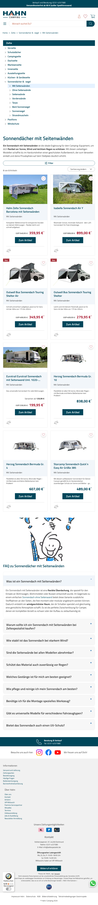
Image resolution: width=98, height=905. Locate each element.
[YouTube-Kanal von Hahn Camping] (58, 752)
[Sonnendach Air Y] (73, 189)
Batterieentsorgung (10, 781)
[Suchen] (91, 23)
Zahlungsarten (8, 773)
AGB (38, 896)
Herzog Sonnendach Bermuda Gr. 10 (72, 378)
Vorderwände (19, 98)
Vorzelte (12, 48)
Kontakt (8, 797)
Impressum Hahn (17, 896)
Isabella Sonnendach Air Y (68, 208)
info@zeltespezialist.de (52, 847)
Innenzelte (13, 69)
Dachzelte (12, 60)
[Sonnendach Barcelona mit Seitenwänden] (25, 189)
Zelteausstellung (11, 813)
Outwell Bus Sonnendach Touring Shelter (72, 294)
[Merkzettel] (85, 16)
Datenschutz (31, 896)
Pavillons (12, 119)
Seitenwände (18, 94)
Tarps (15, 102)
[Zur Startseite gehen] (23, 14)
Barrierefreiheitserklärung (13, 783)
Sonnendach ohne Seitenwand (37, 597)
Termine (8, 810)
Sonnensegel (18, 111)
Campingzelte (14, 56)
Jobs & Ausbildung (11, 815)
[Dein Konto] (79, 16)
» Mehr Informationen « (69, 880)
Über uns (8, 794)
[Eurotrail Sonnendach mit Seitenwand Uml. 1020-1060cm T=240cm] (25, 357)
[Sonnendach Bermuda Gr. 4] (25, 445)
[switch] (8, 888)
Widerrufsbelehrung (49, 896)
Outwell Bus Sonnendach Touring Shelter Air (25, 294)
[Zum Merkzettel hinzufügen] (43, 178)
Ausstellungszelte (16, 73)
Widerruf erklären (49, 868)
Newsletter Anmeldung (13, 818)
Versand (57, 873)
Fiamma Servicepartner (13, 805)
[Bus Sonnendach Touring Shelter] (73, 273)
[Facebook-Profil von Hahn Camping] (48, 752)
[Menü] (5, 23)
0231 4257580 (59, 2)
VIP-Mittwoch (57, 860)
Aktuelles (8, 807)
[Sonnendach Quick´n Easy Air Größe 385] (73, 445)
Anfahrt (7, 799)
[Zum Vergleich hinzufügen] (8, 251)
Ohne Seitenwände (21, 90)
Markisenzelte (14, 65)
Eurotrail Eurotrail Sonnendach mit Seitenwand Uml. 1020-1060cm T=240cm (23, 378)
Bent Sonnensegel (21, 107)
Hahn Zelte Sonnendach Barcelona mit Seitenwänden (22, 209)
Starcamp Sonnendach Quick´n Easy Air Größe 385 (71, 465)
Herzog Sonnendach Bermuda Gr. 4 (25, 465)
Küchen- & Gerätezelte (19, 77)
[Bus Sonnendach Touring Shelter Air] (25, 273)
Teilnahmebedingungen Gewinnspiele (72, 896)
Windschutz (13, 123)
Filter (50, 163)
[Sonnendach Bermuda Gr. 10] (73, 357)
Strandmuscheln (20, 115)
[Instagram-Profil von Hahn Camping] (39, 752)
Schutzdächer (14, 52)
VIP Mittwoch (10, 802)
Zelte (9, 43)
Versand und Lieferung (11, 770)
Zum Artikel (25, 240)
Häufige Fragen (8, 778)
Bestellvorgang (8, 775)
